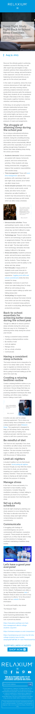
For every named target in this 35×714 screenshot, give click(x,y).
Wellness (19, 38)
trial (25, 592)
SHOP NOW (16, 649)
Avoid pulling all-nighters (20, 464)
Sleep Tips (11, 38)
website (16, 599)
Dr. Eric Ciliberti (10, 36)
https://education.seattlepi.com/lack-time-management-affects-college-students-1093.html (16, 625)
